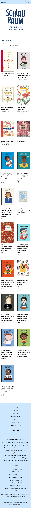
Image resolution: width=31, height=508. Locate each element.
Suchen (15, 408)
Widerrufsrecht (15, 425)
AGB (15, 419)
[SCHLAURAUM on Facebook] (12, 433)
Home (2, 36)
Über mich (15, 410)
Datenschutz (15, 416)
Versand (15, 413)
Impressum (15, 422)
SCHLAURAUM (22, 502)
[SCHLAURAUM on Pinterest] (15, 433)
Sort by (2, 43)
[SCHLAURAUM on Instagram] (18, 433)
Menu (4, 2)
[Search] (15, 2)
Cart (28, 2)
